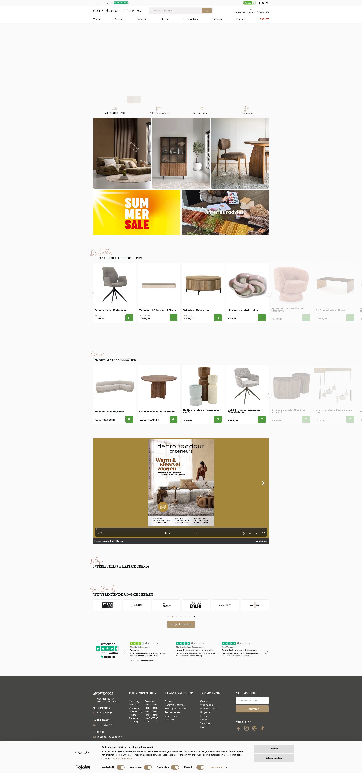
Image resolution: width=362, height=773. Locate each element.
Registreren (252, 709)
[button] (130, 99)
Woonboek (206, 705)
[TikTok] (262, 728)
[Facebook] (238, 728)
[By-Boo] (107, 605)
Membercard (172, 716)
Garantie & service (175, 705)
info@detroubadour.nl (110, 736)
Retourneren (172, 712)
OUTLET (264, 19)
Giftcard (169, 719)
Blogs (203, 716)
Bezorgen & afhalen (176, 708)
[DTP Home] (137, 605)
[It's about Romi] (225, 605)
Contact (169, 701)
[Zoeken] (207, 10)
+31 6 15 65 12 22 (105, 725)
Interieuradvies (190, 19)
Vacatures (206, 723)
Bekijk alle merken (181, 624)
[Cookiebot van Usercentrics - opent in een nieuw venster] (82, 767)
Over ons (205, 701)
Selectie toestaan (274, 758)
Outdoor (119, 19)
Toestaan (274, 748)
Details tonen (216, 767)
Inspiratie (240, 19)
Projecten (217, 19)
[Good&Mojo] (196, 605)
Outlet (204, 727)
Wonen (97, 19)
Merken (165, 19)
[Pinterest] (254, 728)
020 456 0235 (104, 713)
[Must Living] (255, 605)
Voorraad (142, 19)
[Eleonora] (166, 605)
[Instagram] (246, 728)
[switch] (148, 767)
